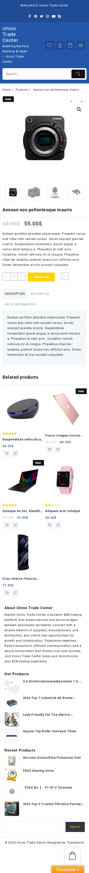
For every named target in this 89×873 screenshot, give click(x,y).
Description (15, 294)
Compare (64, 276)
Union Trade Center (10, 34)
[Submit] (78, 74)
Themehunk (75, 842)
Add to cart (41, 277)
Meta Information (20, 304)
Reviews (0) (40, 294)
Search (75, 827)
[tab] (15, 294)
